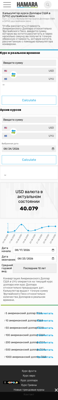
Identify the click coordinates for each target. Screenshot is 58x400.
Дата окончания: (9, 258)
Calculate (29, 100)
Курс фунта (29, 371)
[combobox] (29, 71)
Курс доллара (9, 18)
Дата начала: (6, 250)
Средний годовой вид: (7, 268)
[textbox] (29, 71)
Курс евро (29, 375)
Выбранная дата (10, 143)
